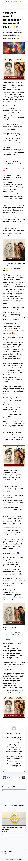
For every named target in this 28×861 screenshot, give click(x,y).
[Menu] (14, 5)
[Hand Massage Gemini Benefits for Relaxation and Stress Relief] (14, 796)
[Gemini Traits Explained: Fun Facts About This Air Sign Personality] (14, 841)
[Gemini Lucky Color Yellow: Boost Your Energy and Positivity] (14, 819)
